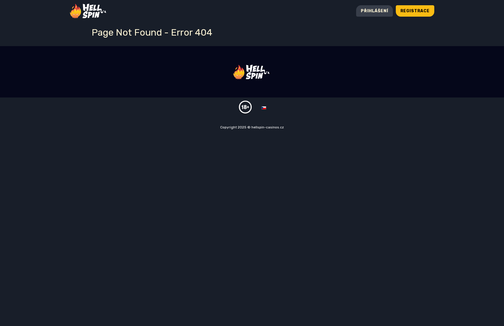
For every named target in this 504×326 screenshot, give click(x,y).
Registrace (415, 10)
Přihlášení (374, 10)
